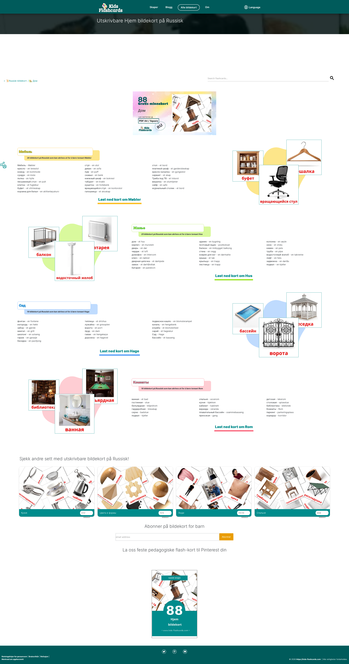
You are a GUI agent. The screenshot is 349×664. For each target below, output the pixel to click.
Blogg (169, 7)
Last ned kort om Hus (233, 276)
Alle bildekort (189, 7)
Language (249, 7)
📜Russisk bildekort (16, 80)
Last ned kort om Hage (119, 351)
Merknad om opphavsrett (13, 659)
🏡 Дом (33, 80)
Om (207, 7)
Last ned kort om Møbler (119, 199)
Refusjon (44, 656)
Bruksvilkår (34, 656)
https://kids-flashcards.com (308, 659)
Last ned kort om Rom (234, 427)
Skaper (154, 7)
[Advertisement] (174, 53)
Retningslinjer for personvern (14, 656)
